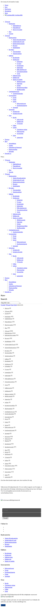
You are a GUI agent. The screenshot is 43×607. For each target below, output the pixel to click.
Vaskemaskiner (17, 53)
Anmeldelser (12, 143)
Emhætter (20, 61)
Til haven (7, 21)
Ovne (18, 73)
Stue (10, 115)
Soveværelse (12, 95)
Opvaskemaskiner (22, 71)
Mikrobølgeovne (21, 69)
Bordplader (16, 57)
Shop (6, 13)
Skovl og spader (17, 29)
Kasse (6, 5)
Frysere (19, 63)
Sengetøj (15, 107)
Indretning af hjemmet (15, 147)
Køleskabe (20, 67)
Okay (3, 605)
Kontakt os (8, 153)
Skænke (7, 441)
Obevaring (7, 438)
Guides (11, 145)
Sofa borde (20, 119)
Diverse (7, 139)
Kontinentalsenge (22, 105)
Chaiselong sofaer (22, 129)
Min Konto (8, 9)
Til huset (7, 35)
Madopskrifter (13, 149)
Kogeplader (20, 65)
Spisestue (11, 109)
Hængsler (19, 83)
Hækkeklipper (17, 25)
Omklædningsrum (14, 91)
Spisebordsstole (17, 113)
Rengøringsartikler (22, 87)
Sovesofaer (20, 133)
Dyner (14, 97)
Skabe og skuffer (17, 79)
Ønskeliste (8, 11)
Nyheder (11, 151)
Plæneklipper (16, 27)
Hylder (19, 85)
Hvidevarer (16, 59)
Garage (11, 33)
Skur (10, 31)
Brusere (15, 45)
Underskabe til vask (18, 41)
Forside (3, 305)
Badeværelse (12, 37)
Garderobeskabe (18, 93)
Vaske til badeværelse (19, 39)
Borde (14, 117)
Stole (14, 135)
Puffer (14, 125)
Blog (6, 141)
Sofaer (15, 127)
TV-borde (20, 123)
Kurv (6, 7)
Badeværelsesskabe (18, 43)
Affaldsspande (21, 81)
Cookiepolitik (18, 15)
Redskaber (12, 23)
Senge (14, 101)
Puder (14, 99)
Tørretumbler (17, 51)
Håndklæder (16, 47)
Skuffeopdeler (21, 89)
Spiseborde (16, 111)
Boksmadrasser (21, 103)
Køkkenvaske (17, 75)
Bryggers (11, 49)
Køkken (11, 55)
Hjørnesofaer (20, 131)
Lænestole (20, 137)
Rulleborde (16, 77)
